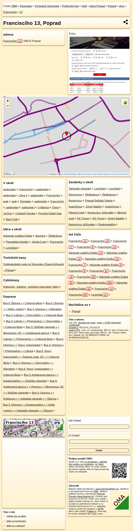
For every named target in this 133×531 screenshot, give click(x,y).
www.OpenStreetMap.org (107, 489)
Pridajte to (91, 511)
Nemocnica (75, 194)
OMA (14, 6)
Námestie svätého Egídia (17, 236)
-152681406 (74, 325)
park (5, 201)
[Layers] (124, 102)
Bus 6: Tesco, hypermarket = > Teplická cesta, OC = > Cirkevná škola (31, 357)
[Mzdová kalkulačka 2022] (99, 92)
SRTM (100, 509)
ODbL (96, 491)
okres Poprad (97, 6)
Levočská (11, 248)
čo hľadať (74, 435)
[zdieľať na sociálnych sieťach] (126, 22)
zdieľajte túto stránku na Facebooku (88, 463)
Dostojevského (106, 224)
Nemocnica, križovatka (100, 212)
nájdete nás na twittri (16, 516)
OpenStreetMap (70, 174)
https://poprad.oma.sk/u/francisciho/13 (114, 174)
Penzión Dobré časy (50, 213)
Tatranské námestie (80, 188)
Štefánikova (55, 236)
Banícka (40, 236)
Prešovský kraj (70, 6)
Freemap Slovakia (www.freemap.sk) (87, 495)
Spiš (84, 6)
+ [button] (8, 101)
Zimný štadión (94, 206)
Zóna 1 (23, 195)
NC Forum (83, 218)
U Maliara (43, 207)
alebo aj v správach (15, 526)
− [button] (8, 106)
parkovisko (9, 189)
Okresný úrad (76, 212)
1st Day (7, 213)
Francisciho (10, 12)
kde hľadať (75, 420)
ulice (121, 6)
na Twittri (99, 464)
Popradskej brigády (17, 242)
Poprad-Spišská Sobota (99, 200)
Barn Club (12, 219)
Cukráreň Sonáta (25, 213)
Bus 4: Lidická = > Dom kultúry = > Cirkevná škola (34, 315)
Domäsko (25, 201)
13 (20, 12)
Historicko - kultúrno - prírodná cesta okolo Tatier (31, 286)
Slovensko (26, 6)
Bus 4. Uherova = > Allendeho (44, 309)
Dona (55, 207)
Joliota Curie (39, 242)
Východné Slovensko (47, 6)
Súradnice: (74, 327)
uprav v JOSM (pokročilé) (109, 322)
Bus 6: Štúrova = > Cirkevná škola (22, 303)
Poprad (112, 6)
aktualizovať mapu (87, 322)
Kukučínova (75, 206)
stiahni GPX (74, 330)
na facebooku (91, 462)
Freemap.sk (87, 174)
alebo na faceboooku (16, 521)
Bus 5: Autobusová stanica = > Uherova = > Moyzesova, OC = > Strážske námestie (33, 387)
